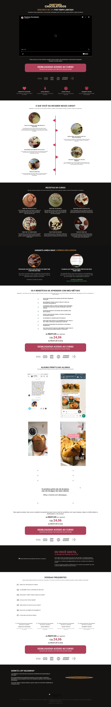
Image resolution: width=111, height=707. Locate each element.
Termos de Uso (76, 699)
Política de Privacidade (85, 699)
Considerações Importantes (55, 701)
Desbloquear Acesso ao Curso (55, 68)
